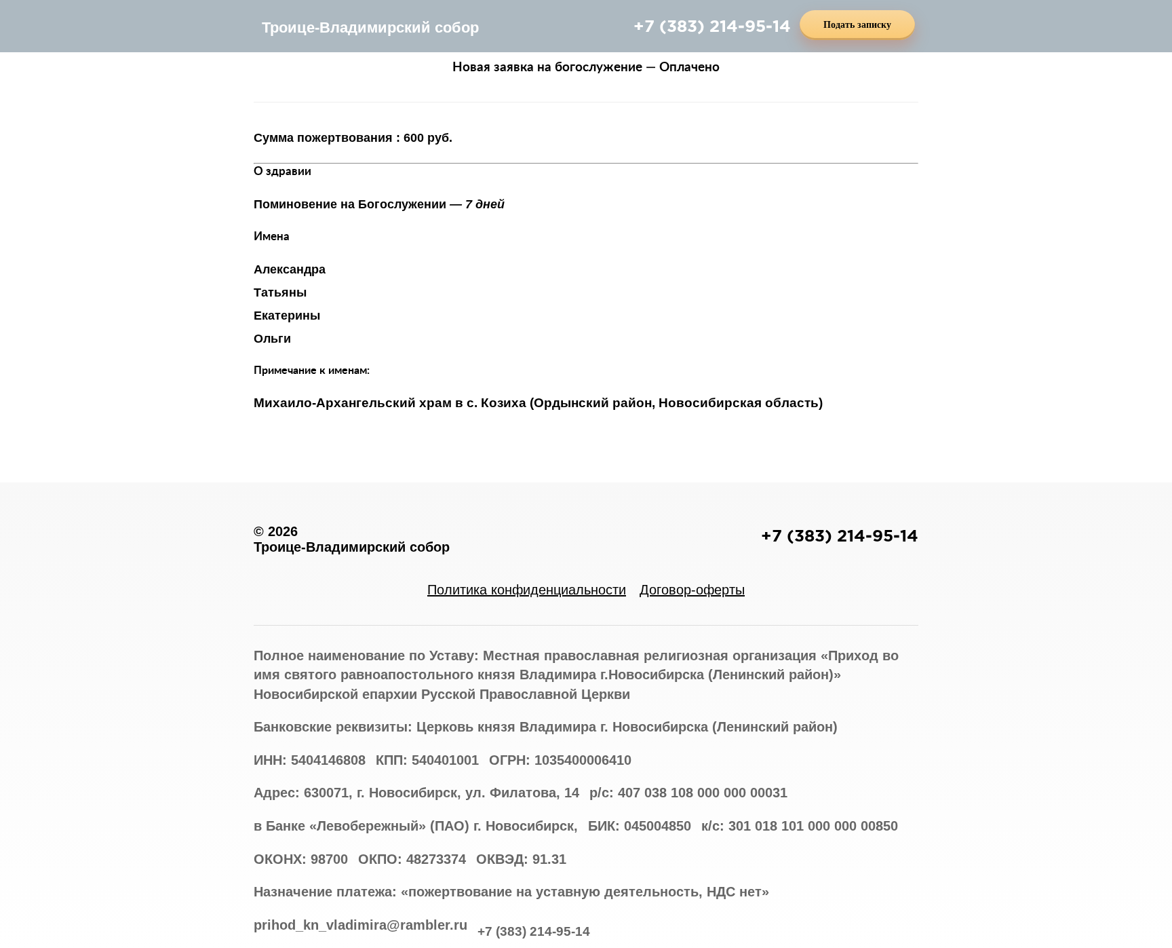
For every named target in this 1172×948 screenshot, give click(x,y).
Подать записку (857, 25)
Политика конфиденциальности (526, 589)
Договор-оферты (692, 589)
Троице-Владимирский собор (370, 27)
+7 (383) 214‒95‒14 (712, 25)
